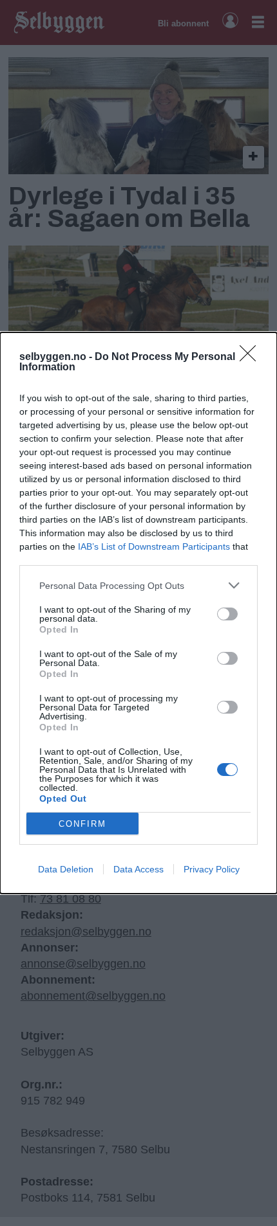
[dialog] (138, 613)
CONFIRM (82, 824)
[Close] (252, 357)
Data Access (138, 869)
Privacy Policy (212, 869)
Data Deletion (65, 869)
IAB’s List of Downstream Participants (154, 546)
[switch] (227, 614)
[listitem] (138, 585)
